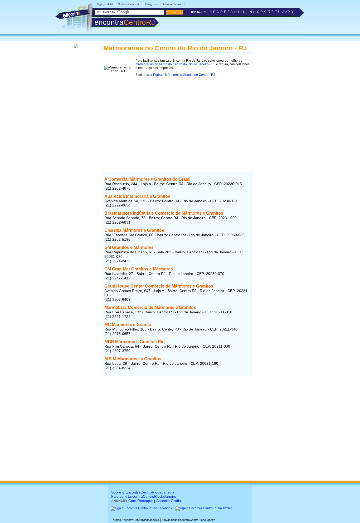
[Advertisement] (177, 118)
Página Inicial (104, 4)
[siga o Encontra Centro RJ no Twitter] (204, 508)
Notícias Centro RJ (129, 4)
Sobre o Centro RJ (173, 4)
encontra (124, 22)
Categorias (151, 4)
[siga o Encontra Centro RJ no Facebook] (141, 508)
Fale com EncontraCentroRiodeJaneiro (143, 496)
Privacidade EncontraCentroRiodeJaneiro (188, 519)
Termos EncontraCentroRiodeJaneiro (135, 519)
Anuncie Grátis (168, 501)
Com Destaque (140, 501)
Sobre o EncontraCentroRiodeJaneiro (142, 492)
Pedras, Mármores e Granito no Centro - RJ (184, 75)
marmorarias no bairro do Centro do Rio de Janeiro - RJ (175, 64)
